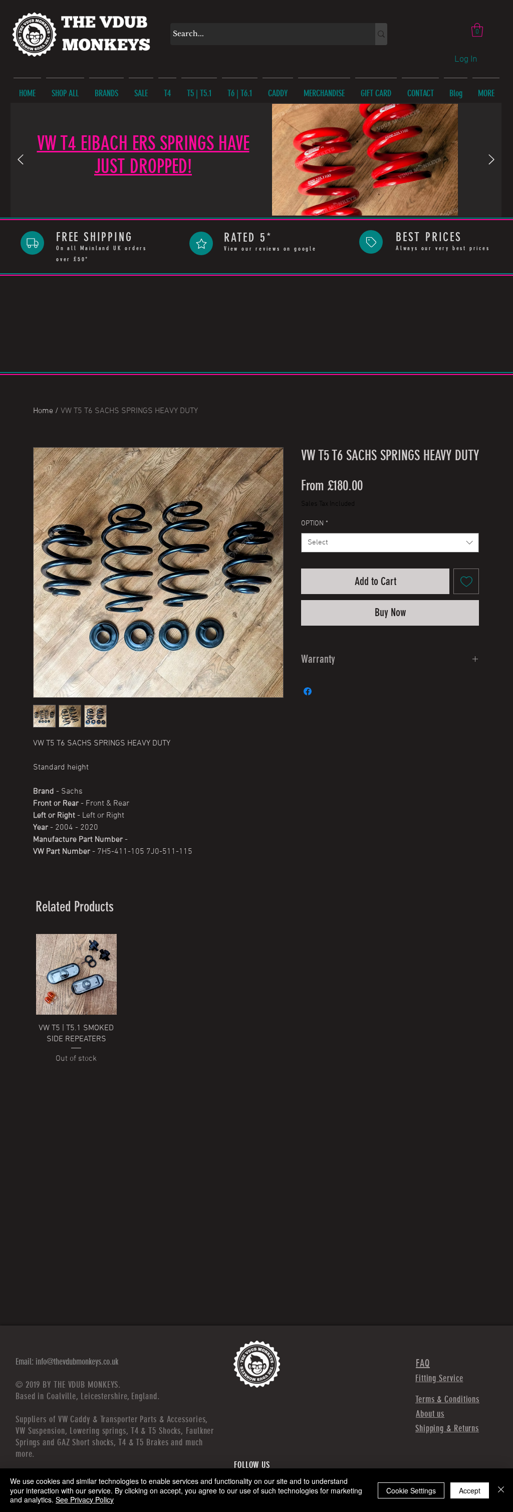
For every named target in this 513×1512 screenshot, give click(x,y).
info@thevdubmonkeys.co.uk (77, 1361)
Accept (469, 1490)
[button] (477, 30)
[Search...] (381, 34)
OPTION (314, 523)
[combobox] (390, 542)
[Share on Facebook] (308, 691)
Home (43, 411)
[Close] (501, 1490)
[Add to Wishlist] (466, 581)
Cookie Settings (411, 1490)
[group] (257, 999)
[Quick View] (76, 974)
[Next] (491, 160)
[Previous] (21, 160)
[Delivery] (32, 243)
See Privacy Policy (85, 1499)
